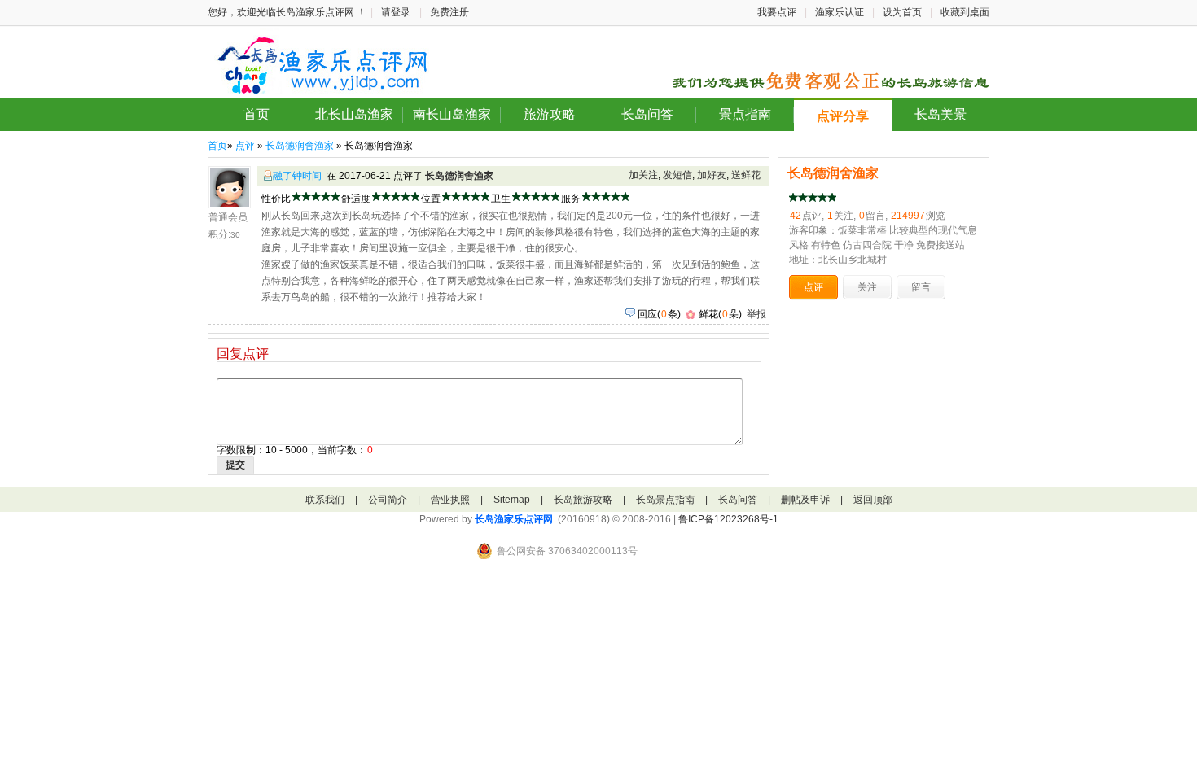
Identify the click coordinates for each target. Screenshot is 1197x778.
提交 (235, 464)
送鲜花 (746, 175)
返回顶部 (872, 499)
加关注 (643, 175)
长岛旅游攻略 (583, 499)
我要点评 (776, 12)
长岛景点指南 (665, 499)
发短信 (677, 175)
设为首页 (902, 12)
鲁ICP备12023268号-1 (728, 519)
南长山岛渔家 (452, 114)
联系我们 (324, 499)
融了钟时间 (297, 175)
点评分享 (843, 116)
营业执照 (450, 499)
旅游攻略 (550, 114)
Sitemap (511, 499)
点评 (245, 145)
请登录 (395, 12)
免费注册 (449, 12)
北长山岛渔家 (354, 114)
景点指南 (745, 114)
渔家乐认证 (839, 12)
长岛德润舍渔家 (299, 145)
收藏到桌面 (964, 12)
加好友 (711, 175)
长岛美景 (940, 114)
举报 (756, 314)
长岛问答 (647, 114)
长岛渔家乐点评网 (514, 519)
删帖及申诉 (805, 499)
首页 (256, 114)
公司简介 (387, 499)
